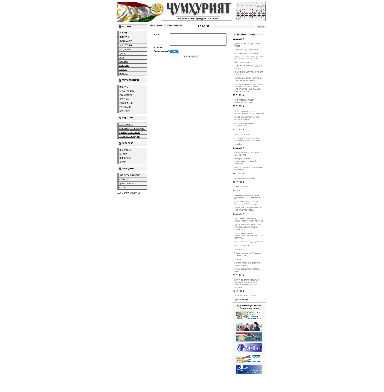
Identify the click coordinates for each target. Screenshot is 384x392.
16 (263, 12)
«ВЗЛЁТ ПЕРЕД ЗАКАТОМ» (245, 296)
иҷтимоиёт (125, 41)
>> (256, 3)
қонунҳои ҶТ (126, 124)
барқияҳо (124, 111)
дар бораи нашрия (129, 175)
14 (255, 12)
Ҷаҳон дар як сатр (241, 62)
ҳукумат (123, 154)
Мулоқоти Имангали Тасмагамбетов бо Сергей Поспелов (245, 161)
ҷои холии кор (127, 183)
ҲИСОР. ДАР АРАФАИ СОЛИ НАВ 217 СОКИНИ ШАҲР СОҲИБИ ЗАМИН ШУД (247, 227)
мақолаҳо (125, 107)
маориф (123, 61)
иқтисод (124, 37)
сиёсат (123, 33)
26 (246, 17)
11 (242, 12)
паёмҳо (123, 87)
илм (121, 57)
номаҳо (123, 74)
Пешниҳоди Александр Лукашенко (248, 242)
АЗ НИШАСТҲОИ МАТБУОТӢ (246, 50)
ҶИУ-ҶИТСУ (239, 249)
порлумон (124, 158)
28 (255, 17)
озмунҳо (124, 179)
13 (250, 12)
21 (255, 14)
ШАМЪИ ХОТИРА (241, 187)
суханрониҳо (126, 91)
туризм (123, 70)
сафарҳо (124, 99)
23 (263, 14)
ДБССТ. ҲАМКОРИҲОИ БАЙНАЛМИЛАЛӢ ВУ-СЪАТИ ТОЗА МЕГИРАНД (248, 235)
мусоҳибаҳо (126, 103)
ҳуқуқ (122, 53)
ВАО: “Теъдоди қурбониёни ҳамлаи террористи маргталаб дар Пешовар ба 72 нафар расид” (248, 56)
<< (245, 3)
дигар (122, 162)
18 (242, 14)
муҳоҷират (125, 49)
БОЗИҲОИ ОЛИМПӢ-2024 (244, 178)
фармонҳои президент (132, 128)
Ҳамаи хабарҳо (241, 299)
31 (238, 19)
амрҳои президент (129, 137)
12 (246, 12)
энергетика (125, 45)
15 (259, 12)
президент (125, 150)
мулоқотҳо (125, 95)
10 (238, 12)
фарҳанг (124, 65)
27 (250, 17)
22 (259, 14)
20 (250, 14)
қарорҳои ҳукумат (129, 132)
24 (238, 17)
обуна (122, 187)
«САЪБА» (238, 144)
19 (246, 14)
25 (242, 17)
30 (263, 17)
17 (238, 14)
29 (259, 17)
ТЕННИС (237, 259)
